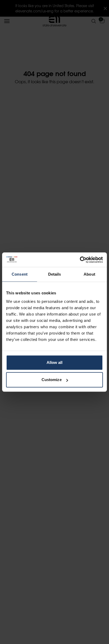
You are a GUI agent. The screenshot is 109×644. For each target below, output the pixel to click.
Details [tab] (54, 274)
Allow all (55, 362)
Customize (52, 379)
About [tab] (89, 274)
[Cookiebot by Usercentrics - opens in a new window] (80, 259)
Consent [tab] (20, 274)
